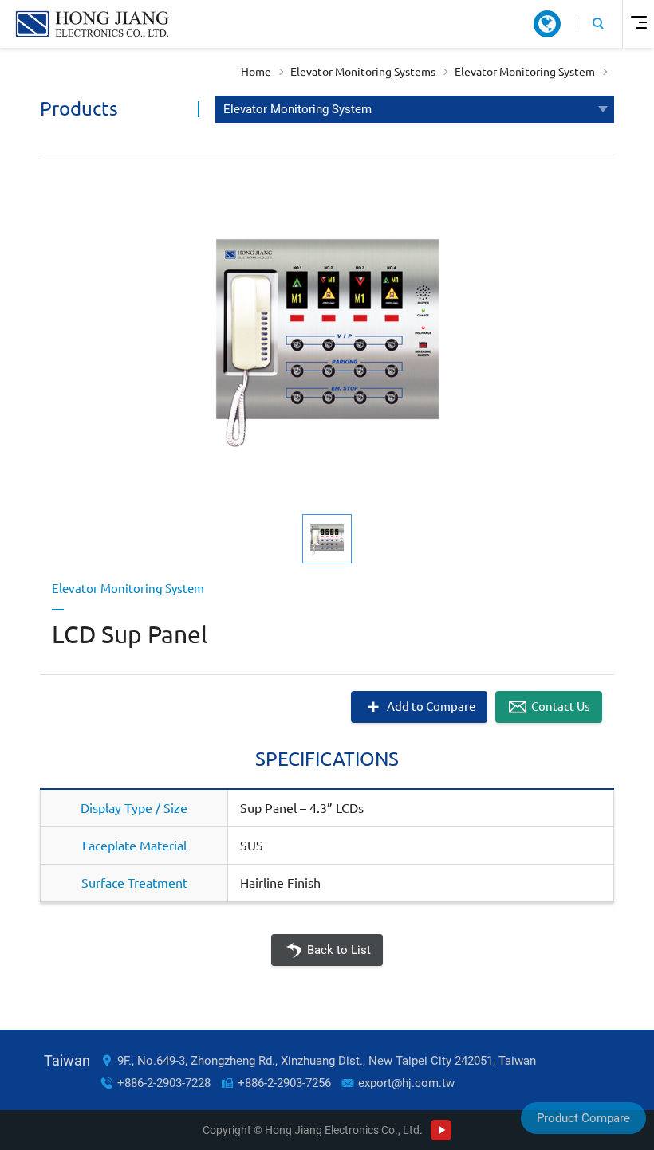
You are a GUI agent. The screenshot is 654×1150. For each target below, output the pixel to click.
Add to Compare (431, 706)
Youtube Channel (441, 1130)
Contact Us (560, 706)
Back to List (339, 950)
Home (256, 71)
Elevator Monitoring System (525, 71)
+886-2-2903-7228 (164, 1083)
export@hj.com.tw (406, 1083)
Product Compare (583, 1118)
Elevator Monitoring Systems (362, 71)
